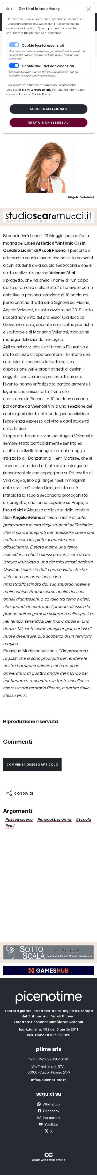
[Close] (89, 9)
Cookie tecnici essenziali (43, 45)
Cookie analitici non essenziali (48, 66)
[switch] (14, 65)
